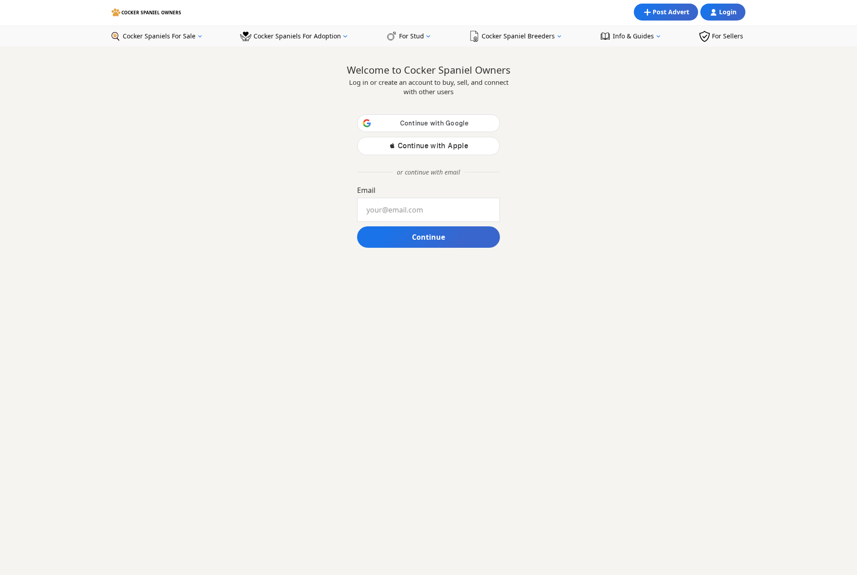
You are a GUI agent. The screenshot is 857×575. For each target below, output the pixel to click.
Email (366, 190)
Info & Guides (633, 36)
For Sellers (727, 36)
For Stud (411, 36)
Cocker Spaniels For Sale (159, 36)
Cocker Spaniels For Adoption (297, 36)
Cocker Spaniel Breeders (518, 36)
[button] (428, 145)
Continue (428, 237)
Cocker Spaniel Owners (151, 12)
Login (727, 12)
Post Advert (671, 12)
